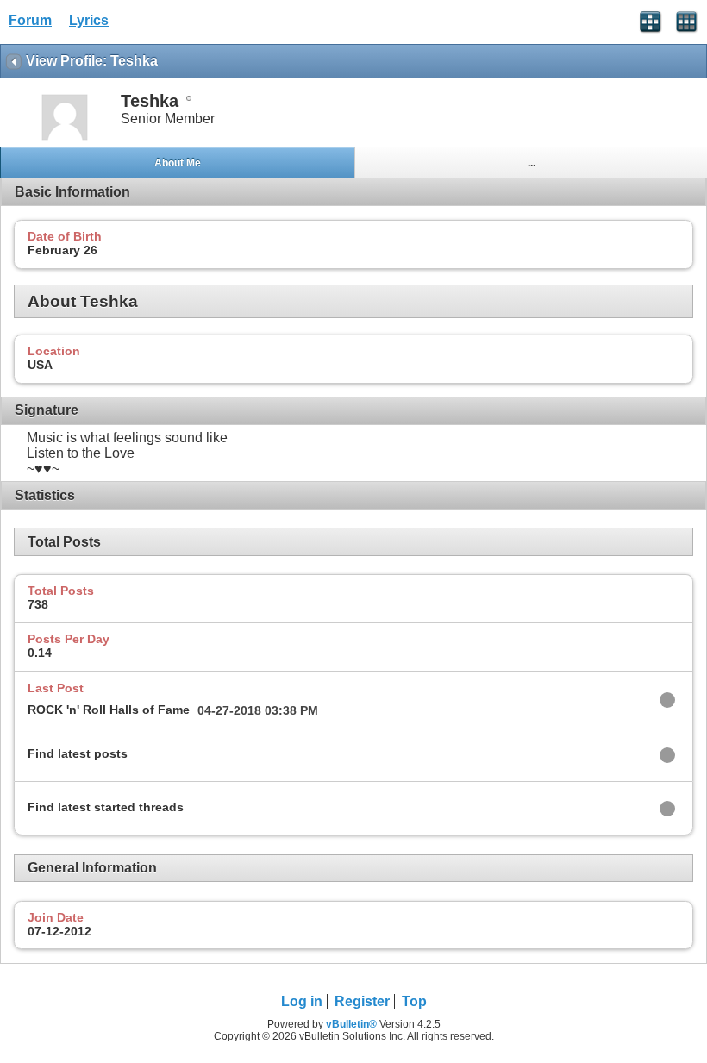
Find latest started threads (106, 807)
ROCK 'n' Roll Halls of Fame (109, 709)
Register (362, 1001)
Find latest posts (78, 753)
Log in (301, 1001)
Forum (30, 20)
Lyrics (89, 20)
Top (414, 1001)
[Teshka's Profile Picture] (65, 138)
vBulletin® (351, 1024)
